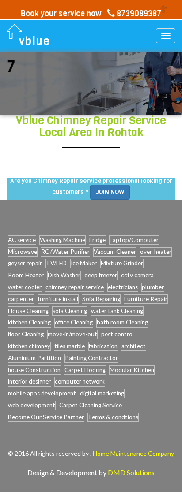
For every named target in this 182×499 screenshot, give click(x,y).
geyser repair (25, 263)
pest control (117, 334)
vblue (34, 41)
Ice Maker (84, 263)
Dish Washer (64, 275)
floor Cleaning (26, 334)
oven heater (155, 251)
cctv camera (137, 275)
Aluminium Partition (34, 357)
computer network (80, 381)
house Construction (34, 369)
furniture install (58, 298)
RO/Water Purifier (65, 251)
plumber (153, 286)
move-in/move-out (72, 334)
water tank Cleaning (117, 310)
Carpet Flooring (85, 369)
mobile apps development (42, 393)
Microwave (22, 251)
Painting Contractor (91, 357)
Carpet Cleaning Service (90, 405)
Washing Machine (62, 239)
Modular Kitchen (132, 369)
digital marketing (102, 393)
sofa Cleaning (70, 310)
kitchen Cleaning (29, 322)
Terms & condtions (113, 417)
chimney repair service (75, 286)
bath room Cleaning (122, 322)
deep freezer (100, 275)
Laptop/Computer (134, 239)
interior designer (29, 381)
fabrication (103, 346)
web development (31, 405)
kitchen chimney (29, 346)
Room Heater (26, 275)
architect (133, 346)
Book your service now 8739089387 (91, 13)
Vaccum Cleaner (115, 251)
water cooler (25, 286)
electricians (123, 286)
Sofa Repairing (101, 298)
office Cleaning (74, 322)
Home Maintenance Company (133, 453)
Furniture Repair (145, 298)
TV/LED (56, 263)
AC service (22, 239)
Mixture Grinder (122, 263)
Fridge (97, 239)
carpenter (21, 298)
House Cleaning (28, 310)
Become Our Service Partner (46, 417)
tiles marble (69, 346)
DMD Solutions (131, 472)
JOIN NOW (110, 192)
